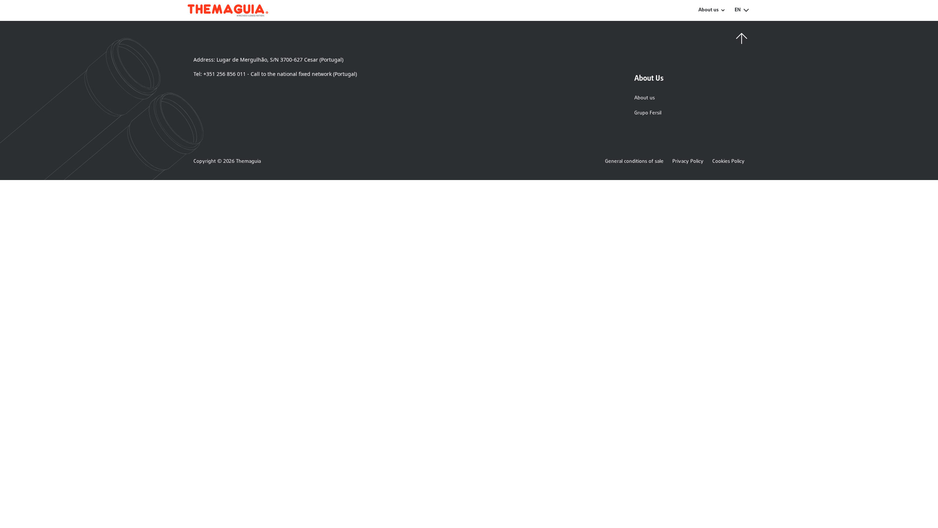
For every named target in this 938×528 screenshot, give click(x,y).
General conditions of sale (634, 161)
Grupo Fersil (647, 113)
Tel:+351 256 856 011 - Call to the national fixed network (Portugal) (275, 73)
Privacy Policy (688, 161)
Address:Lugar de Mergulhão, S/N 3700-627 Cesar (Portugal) (268, 59)
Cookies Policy (728, 161)
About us (644, 98)
